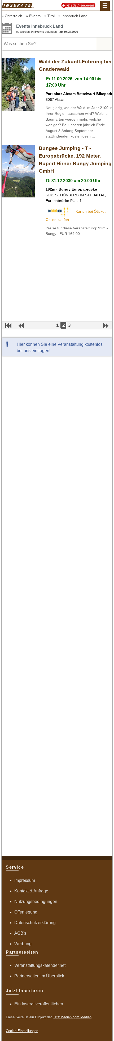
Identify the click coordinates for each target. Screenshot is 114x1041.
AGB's (20, 933)
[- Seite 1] (8, 325)
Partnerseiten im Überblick (39, 976)
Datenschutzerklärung (35, 922)
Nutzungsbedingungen (35, 901)
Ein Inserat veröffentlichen (38, 1004)
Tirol (51, 16)
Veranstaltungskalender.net (39, 965)
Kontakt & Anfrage (31, 891)
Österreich (13, 16)
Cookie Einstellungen (22, 1031)
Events (35, 16)
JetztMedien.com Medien (72, 1017)
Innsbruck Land (74, 16)
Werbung (23, 943)
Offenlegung (25, 912)
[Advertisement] (57, 279)
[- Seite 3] (106, 325)
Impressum (24, 880)
